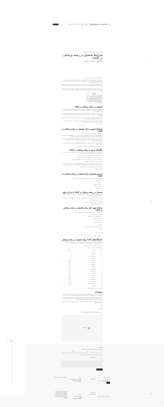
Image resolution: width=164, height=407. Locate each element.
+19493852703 (75, 398)
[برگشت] (150, 62)
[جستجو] (150, 393)
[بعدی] (8, 341)
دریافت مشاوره (56, 24)
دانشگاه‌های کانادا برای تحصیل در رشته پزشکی (95, 101)
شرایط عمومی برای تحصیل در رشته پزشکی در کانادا (94, 96)
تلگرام (98, 396)
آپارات (109, 396)
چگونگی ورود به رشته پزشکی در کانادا (96, 97)
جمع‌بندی (100, 102)
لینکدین (101, 396)
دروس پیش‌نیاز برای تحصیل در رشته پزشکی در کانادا (94, 98)
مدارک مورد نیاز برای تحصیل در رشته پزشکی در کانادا (94, 100)
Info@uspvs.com (93, 379)
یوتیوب (107, 396)
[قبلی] (10, 341)
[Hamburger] (110, 24)
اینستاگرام (103, 396)
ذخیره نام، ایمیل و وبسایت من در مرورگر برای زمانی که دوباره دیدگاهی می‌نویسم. (91, 354)
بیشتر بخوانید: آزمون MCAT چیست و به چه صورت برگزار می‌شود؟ (93, 235)
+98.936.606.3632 (93, 394)
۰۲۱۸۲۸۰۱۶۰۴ (75, 381)
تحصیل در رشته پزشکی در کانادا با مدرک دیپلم (95, 99)
